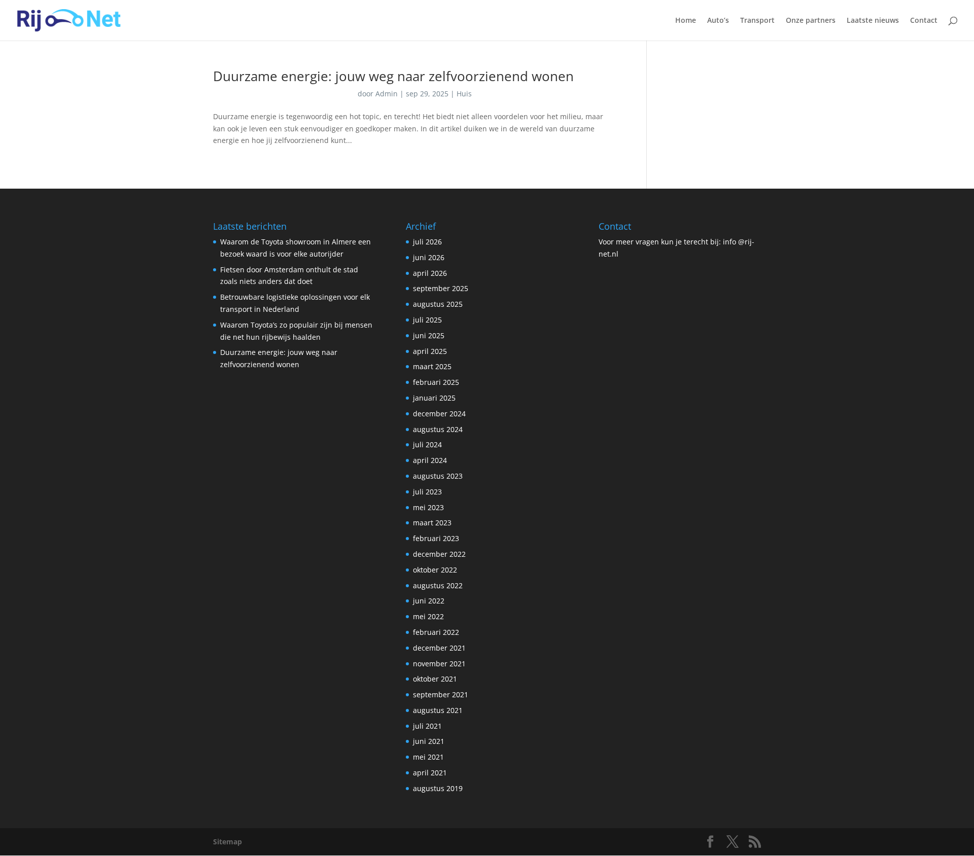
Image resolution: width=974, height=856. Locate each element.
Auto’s (718, 21)
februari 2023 (436, 538)
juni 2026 (428, 257)
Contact (923, 21)
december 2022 (439, 554)
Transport (757, 21)
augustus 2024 (438, 429)
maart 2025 (432, 366)
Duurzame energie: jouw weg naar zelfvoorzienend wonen (393, 76)
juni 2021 (428, 741)
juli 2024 (427, 444)
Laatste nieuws (873, 21)
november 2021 (439, 663)
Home (685, 21)
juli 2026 (427, 241)
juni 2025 (428, 335)
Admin (386, 93)
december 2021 (439, 648)
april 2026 (430, 273)
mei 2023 (428, 507)
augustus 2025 (438, 304)
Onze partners (811, 21)
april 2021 (430, 772)
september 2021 (440, 694)
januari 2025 (434, 398)
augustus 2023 (438, 476)
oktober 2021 (435, 679)
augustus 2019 (438, 788)
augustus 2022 (438, 585)
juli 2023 (427, 491)
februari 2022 (436, 632)
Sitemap (227, 841)
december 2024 (439, 413)
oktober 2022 (435, 570)
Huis (464, 93)
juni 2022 (428, 600)
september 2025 (440, 288)
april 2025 (430, 351)
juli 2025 (427, 320)
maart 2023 (432, 522)
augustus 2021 (438, 710)
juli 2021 (427, 726)
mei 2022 (428, 616)
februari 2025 (436, 382)
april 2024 (430, 460)
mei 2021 (428, 757)
